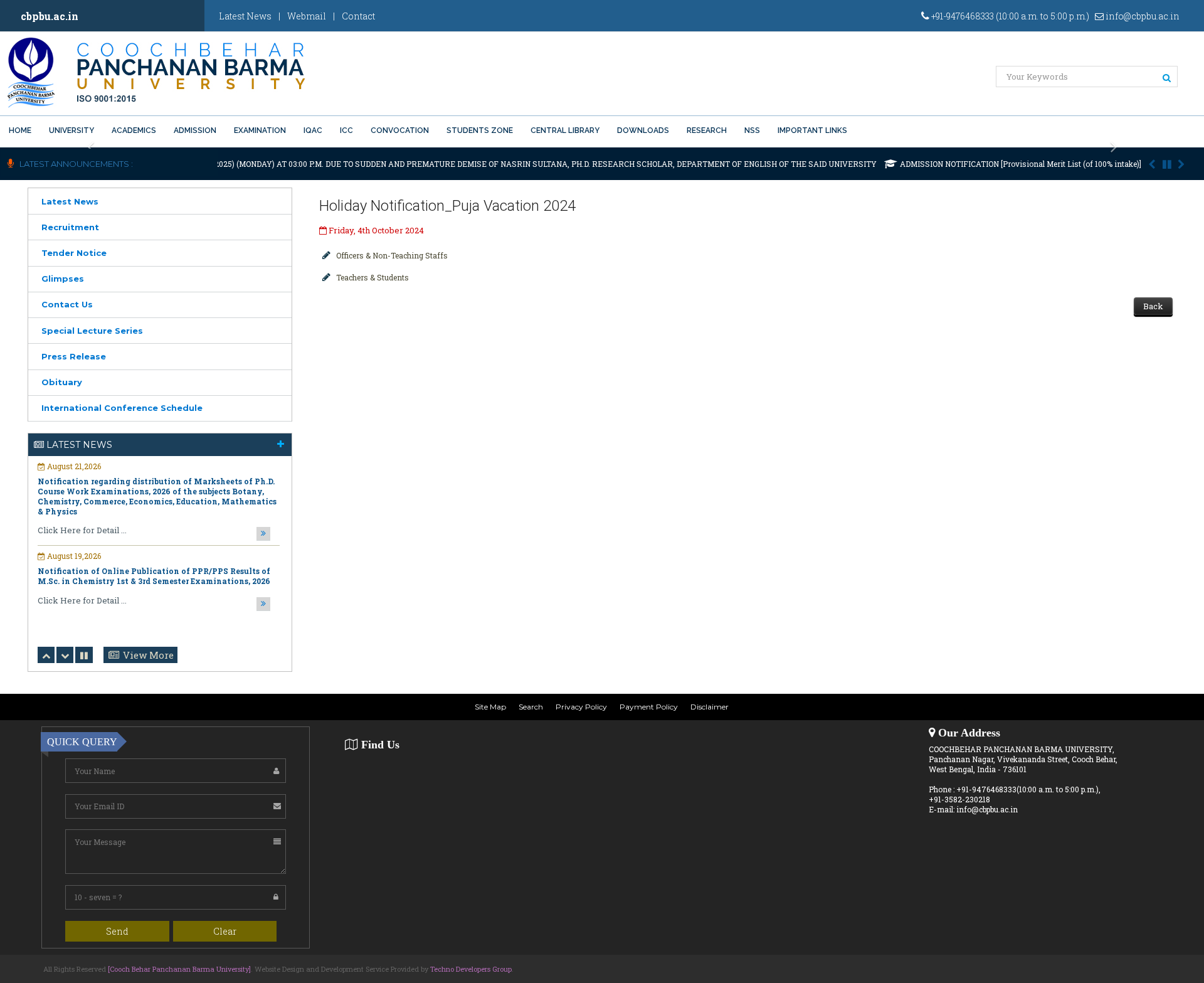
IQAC (313, 130)
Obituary (61, 382)
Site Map (490, 707)
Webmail (306, 16)
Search (531, 707)
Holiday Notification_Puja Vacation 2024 (447, 206)
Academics (134, 130)
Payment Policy (649, 707)
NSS (752, 130)
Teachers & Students (372, 277)
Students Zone (479, 130)
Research (707, 130)
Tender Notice (74, 253)
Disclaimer (709, 707)
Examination (260, 130)
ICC (346, 130)
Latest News (245, 16)
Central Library (565, 130)
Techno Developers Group (471, 969)
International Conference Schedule (122, 408)
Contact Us (67, 304)
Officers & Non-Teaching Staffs (392, 255)
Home (20, 130)
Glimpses (62, 279)
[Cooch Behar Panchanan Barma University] (179, 969)
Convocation (400, 130)
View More (148, 655)
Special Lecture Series (92, 331)
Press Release (73, 356)
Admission (195, 130)
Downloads (643, 130)
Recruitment (70, 227)
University (71, 130)
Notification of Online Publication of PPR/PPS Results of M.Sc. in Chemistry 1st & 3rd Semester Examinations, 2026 (154, 576)
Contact (358, 16)
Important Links (812, 130)
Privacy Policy (581, 707)
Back (1153, 306)
